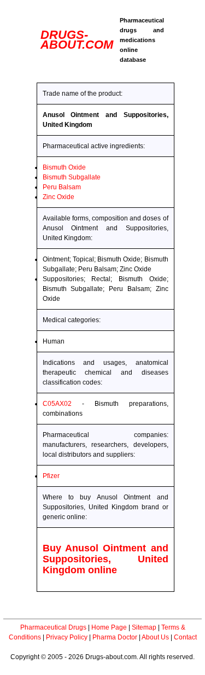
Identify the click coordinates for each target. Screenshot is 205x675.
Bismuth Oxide (64, 167)
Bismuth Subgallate (72, 177)
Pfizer (51, 476)
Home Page (109, 627)
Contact (185, 637)
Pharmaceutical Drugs (53, 627)
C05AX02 (57, 404)
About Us (155, 637)
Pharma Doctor (114, 637)
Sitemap (144, 627)
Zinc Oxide (58, 197)
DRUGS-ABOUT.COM (76, 39)
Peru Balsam (62, 187)
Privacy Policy (66, 637)
